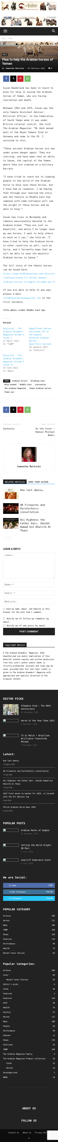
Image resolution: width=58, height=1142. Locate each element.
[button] (5, 31)
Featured (7, 994)
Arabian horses (19, 381)
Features (7, 998)
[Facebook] (6, 79)
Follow (49, 892)
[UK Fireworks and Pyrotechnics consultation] (11, 508)
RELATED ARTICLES (15, 482)
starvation (40, 385)
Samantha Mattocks (15, 68)
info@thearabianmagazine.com (22, 298)
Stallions (8, 1045)
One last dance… (31, 490)
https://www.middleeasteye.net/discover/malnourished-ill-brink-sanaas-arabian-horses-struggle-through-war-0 (29, 277)
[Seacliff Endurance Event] (11, 863)
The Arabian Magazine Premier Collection (24, 1059)
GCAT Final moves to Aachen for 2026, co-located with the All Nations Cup (28, 795)
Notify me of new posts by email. (26, 625)
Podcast (7, 1035)
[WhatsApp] (27, 79)
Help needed (10, 385)
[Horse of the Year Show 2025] (11, 724)
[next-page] (10, 538)
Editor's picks (10, 984)
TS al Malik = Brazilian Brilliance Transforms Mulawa (35, 738)
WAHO (5, 1077)
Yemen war (9, 392)
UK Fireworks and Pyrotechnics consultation (32, 508)
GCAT (5, 1003)
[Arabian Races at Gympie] (11, 834)
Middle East (26, 385)
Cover (6, 975)
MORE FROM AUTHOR (38, 482)
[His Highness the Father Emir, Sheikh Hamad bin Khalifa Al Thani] (11, 523)
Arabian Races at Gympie (35, 830)
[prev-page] (5, 538)
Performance (9, 1031)
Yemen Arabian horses (40, 388)
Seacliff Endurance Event (36, 860)
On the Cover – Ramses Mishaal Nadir (45, 432)
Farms (6, 989)
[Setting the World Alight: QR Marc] (11, 849)
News (11, 38)
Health (6, 1007)
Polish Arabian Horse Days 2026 (19, 807)
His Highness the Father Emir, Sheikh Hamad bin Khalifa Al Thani (28, 782)
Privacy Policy (42, 1133)
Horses (6, 1017)
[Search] (53, 31)
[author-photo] (29, 462)
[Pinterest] (20, 79)
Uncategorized (10, 1073)
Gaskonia (8, 428)
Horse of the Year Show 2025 (37, 720)
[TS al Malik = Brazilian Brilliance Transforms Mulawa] (11, 739)
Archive (7, 970)
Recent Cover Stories (17, 980)
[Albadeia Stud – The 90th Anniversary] (11, 709)
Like (50, 885)
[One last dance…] (11, 493)
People (6, 1026)
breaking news (38, 381)
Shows (6, 1040)
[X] (13, 79)
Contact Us (13, 1133)
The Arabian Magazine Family (17, 1054)
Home (4, 38)
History (7, 1012)
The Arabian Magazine (15, 388)
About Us (27, 1133)
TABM (5, 1049)
